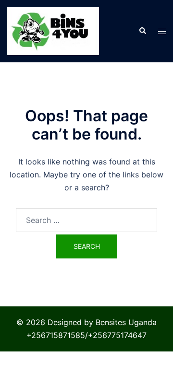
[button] (142, 31)
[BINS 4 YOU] (53, 30)
